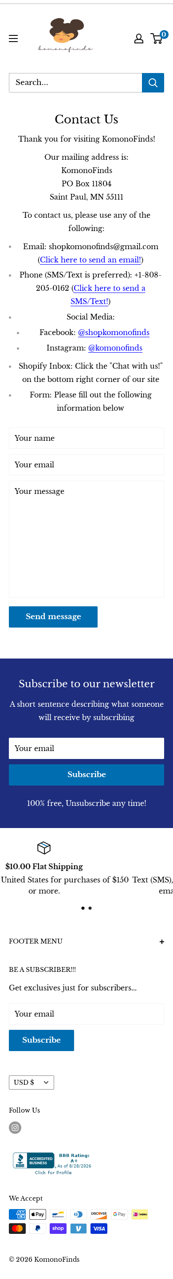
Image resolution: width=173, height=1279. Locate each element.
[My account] (138, 38)
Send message (53, 616)
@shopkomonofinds (113, 332)
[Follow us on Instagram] (15, 1127)
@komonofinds (115, 347)
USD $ (24, 1082)
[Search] (153, 82)
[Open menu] (13, 38)
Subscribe (86, 774)
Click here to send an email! (90, 259)
